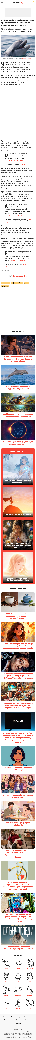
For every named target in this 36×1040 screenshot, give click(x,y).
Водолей (18, 1008)
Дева (29, 982)
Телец (18, 968)
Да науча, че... (5, 286)
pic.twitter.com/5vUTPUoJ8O (15, 160)
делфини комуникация (16, 283)
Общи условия (28, 1017)
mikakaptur (24, 58)
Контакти (28, 1020)
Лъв (18, 982)
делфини (26, 283)
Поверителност (9, 1020)
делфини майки (5, 283)
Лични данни (20, 1020)
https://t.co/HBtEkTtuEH (13, 216)
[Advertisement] (18, 12)
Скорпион (18, 995)
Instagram (19, 1017)
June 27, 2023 (26, 164)
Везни (6, 995)
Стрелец (29, 995)
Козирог (6, 1008)
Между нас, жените (18, 451)
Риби (29, 1008)
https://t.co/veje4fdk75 (18, 261)
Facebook (11, 1017)
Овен (6, 968)
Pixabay (29, 58)
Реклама (18, 1023)
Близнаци (30, 968)
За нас (5, 1017)
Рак (6, 982)
